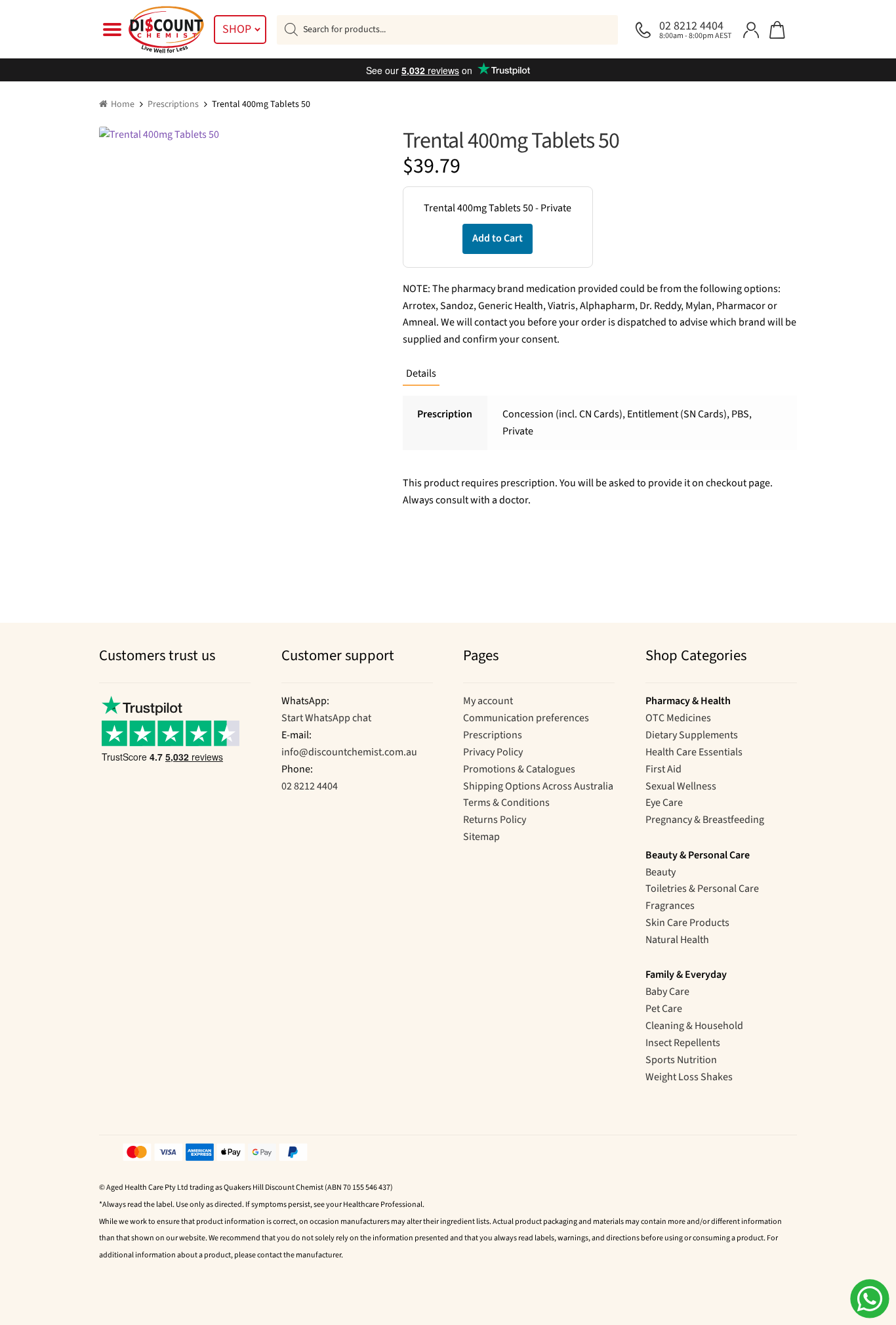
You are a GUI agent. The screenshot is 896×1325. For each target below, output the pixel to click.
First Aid (663, 769)
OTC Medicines (678, 718)
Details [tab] (421, 373)
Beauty (660, 872)
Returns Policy (494, 819)
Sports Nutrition (681, 1060)
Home (122, 104)
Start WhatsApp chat (326, 718)
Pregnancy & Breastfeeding (704, 819)
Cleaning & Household (694, 1026)
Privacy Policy (493, 752)
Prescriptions (173, 104)
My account (488, 701)
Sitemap (481, 837)
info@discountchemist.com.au (349, 752)
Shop (236, 29)
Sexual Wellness (680, 786)
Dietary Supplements (691, 735)
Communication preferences (526, 718)
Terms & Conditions (506, 802)
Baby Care (667, 991)
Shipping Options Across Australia (538, 786)
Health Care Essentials (694, 752)
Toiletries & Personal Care (702, 888)
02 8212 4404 (309, 786)
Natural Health (677, 940)
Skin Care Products (687, 922)
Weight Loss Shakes (689, 1077)
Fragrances (670, 905)
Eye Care (664, 802)
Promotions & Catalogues (519, 769)
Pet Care (663, 1008)
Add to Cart (497, 238)
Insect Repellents (682, 1043)
